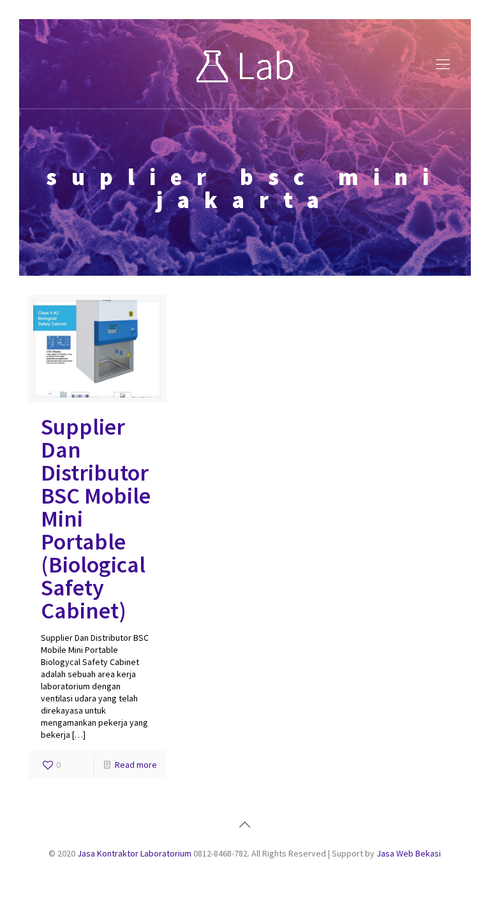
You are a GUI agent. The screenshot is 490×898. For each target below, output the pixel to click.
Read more (136, 764)
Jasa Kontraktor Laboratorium (134, 853)
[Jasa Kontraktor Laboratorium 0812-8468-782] (245, 64)
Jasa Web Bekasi (408, 853)
